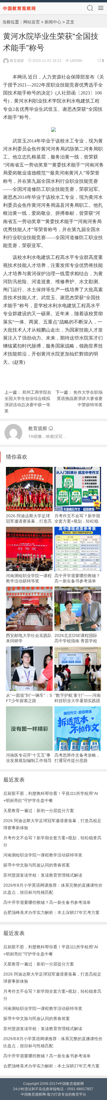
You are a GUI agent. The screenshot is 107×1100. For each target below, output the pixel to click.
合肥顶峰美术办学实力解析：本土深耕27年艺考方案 (51, 912)
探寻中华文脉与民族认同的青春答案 (36, 865)
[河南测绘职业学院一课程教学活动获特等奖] (29, 549)
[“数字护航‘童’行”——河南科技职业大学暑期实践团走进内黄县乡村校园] (77, 668)
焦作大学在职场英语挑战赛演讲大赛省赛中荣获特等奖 (80, 398)
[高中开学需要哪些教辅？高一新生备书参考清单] (77, 549)
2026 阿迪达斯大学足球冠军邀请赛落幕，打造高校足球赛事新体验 (29, 521)
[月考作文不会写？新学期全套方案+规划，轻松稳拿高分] (77, 489)
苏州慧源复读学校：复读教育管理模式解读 (42, 875)
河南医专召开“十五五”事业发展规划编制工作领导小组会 (29, 760)
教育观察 (16, 61)
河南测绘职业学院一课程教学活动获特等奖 (42, 855)
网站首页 (31, 22)
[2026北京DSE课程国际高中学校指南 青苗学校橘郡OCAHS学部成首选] (77, 609)
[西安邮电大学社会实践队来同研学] (29, 609)
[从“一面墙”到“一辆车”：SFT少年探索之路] (29, 668)
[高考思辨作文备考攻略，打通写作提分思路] (77, 728)
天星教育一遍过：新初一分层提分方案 (38, 810)
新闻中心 (53, 22)
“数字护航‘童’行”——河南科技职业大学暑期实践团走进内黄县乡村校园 (77, 700)
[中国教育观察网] (19, 8)
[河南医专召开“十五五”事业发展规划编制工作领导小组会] (29, 728)
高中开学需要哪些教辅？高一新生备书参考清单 (47, 902)
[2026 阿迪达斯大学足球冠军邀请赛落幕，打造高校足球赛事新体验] (29, 489)
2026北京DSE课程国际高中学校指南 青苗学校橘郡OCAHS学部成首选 (76, 641)
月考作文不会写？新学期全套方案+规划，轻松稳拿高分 (77, 521)
